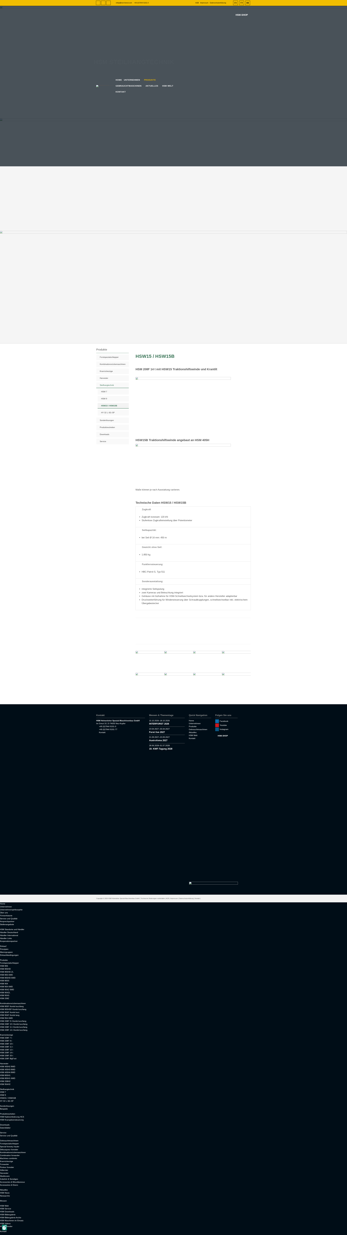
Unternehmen (132, 80)
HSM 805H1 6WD (7, 1078)
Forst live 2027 (157, 732)
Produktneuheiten (107, 427)
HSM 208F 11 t (6, 1047)
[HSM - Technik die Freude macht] (105, 86)
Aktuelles (152, 86)
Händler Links (6, 938)
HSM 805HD (5, 969)
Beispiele (4, 1109)
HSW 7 (104, 392)
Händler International (9, 935)
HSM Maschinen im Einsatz (11, 1220)
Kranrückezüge (106, 371)
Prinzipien (4, 949)
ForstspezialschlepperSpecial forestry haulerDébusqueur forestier (9, 1147)
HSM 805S (4, 981)
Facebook (98, 3)
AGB (197, 3)
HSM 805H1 (5, 1075)
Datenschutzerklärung (218, 3)
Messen (3, 1201)
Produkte (150, 80)
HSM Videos (5, 1223)
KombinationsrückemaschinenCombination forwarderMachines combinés (13, 1155)
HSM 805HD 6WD (7, 978)
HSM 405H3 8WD (7, 1069)
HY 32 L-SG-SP (108, 412)
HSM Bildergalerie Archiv (10, 1217)
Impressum (204, 3)
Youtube (103, 3)
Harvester (104, 378)
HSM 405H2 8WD (7, 1066)
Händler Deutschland (9, 932)
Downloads (104, 434)
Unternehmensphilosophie (11, 910)
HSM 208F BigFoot (8, 1058)
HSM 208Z (4, 998)
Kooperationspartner (9, 941)
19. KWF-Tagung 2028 (160, 749)
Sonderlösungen (107, 420)
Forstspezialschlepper (109, 357)
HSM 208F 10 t (6, 1044)
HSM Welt (167, 86)
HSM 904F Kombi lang (9, 1015)
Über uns (4, 913)
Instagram (108, 3)
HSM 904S (4, 995)
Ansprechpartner (7, 921)
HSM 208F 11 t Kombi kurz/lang (13, 1027)
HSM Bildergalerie (7, 1214)
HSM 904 (4, 984)
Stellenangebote (7, 924)
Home (119, 80)
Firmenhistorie (6, 916)
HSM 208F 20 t (6, 1055)
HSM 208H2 (5, 1081)
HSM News (4, 1193)
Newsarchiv (5, 1196)
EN (235, 3)
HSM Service (5, 1209)
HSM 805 (4, 966)
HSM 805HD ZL (7, 972)
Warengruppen (6, 952)
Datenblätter (5, 1128)
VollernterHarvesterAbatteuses (5, 1173)
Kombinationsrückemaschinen (113, 364)
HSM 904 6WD (6, 987)
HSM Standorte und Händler (12, 929)
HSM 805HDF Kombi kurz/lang (13, 1009)
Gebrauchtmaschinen (129, 86)
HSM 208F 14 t (6, 1053)
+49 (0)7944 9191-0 (141, 3)
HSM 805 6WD (6, 975)
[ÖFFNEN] (230, 3)
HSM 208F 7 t (6, 1038)
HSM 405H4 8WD (7, 1072)
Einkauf (3, 946)
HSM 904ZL (5, 992)
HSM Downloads (7, 1212)
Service (103, 441)
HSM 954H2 (5, 1084)
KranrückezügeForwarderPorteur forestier (7, 1164)
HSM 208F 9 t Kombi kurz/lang (13, 1021)
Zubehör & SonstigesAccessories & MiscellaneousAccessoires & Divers (12, 1182)
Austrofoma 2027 (158, 740)
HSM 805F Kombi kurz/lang (12, 1006)
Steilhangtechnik (107, 385)
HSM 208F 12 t (6, 1050)
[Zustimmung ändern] (4, 1227)
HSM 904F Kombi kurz (9, 1012)
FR (241, 3)
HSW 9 (104, 399)
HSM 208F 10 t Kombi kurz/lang (13, 1024)
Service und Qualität (8, 918)
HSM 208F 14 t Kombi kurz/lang (13, 1030)
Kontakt (121, 92)
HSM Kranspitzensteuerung (12, 1120)
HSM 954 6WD (6, 1018)
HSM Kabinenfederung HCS (12, 1117)
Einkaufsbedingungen (9, 955)
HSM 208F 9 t (6, 1041)
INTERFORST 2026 (159, 724)
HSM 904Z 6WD (7, 989)
